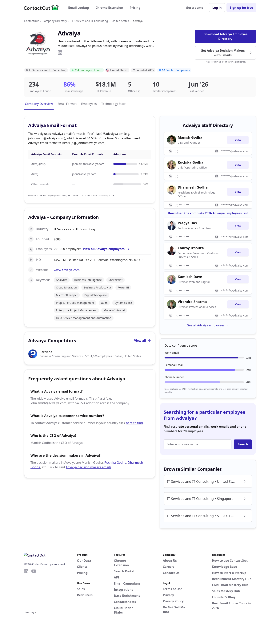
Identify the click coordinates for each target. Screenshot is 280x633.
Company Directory (54, 21)
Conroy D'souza (191, 248)
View (238, 140)
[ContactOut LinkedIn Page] (26, 589)
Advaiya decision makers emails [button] (88, 467)
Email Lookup (78, 8)
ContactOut (31, 21)
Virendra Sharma (192, 302)
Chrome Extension (109, 8)
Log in (217, 8)
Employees (89, 104)
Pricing (135, 8)
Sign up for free (241, 8)
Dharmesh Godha (193, 187)
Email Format (67, 104)
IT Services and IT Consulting (89, 21)
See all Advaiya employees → (207, 325)
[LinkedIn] (60, 52)
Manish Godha (190, 137)
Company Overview (39, 104)
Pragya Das (187, 223)
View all (140, 340)
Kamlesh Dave (190, 277)
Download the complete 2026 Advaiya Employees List (208, 213)
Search (243, 444)
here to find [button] (134, 423)
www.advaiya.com (67, 270)
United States (120, 21)
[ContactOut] (42, 7)
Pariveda (46, 352)
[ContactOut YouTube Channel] (33, 589)
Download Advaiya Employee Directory (225, 36)
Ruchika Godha (115, 462)
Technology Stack (113, 104)
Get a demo (194, 8)
